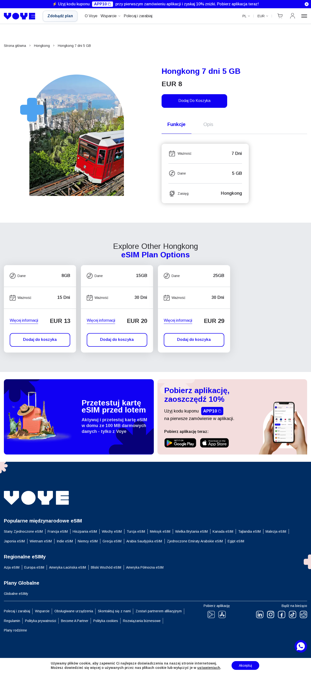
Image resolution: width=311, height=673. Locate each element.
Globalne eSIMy (16, 594)
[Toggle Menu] (304, 16)
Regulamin (12, 621)
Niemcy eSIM (88, 541)
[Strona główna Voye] (19, 16)
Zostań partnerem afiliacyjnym (159, 611)
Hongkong (42, 46)
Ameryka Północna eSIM (145, 567)
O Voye (91, 16)
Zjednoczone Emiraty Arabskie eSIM (195, 541)
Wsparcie (109, 16)
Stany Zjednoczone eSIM (23, 531)
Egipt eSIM (236, 541)
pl (244, 16)
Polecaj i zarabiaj (138, 16)
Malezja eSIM (276, 531)
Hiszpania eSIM (85, 531)
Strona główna (15, 46)
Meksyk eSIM (160, 531)
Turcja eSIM (136, 531)
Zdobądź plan (60, 16)
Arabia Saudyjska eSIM (144, 541)
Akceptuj (245, 665)
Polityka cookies (105, 621)
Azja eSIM (11, 567)
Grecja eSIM (112, 541)
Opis (208, 124)
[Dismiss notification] (306, 4)
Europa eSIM (34, 567)
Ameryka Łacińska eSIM (67, 567)
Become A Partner (74, 621)
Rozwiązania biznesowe (142, 621)
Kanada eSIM (223, 531)
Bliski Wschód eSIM (106, 567)
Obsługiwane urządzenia (73, 611)
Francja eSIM (58, 531)
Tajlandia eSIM (249, 531)
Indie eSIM (65, 541)
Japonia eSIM (14, 541)
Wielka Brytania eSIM (191, 531)
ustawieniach (208, 668)
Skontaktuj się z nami (114, 611)
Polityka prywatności (40, 621)
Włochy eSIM (112, 531)
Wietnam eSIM (41, 541)
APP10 (100, 4)
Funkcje (176, 124)
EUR (261, 16)
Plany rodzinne (15, 630)
